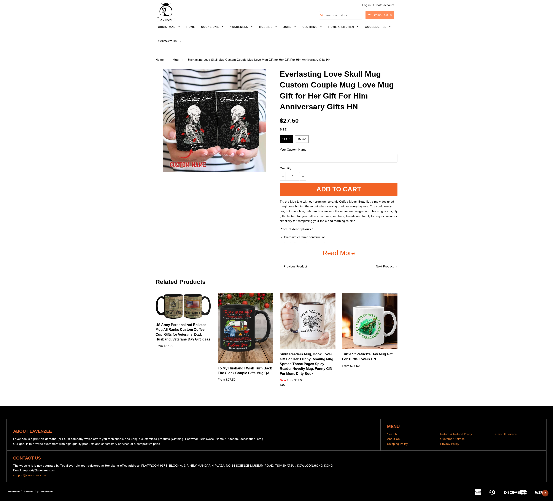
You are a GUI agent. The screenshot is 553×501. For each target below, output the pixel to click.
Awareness (239, 27)
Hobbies (266, 27)
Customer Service (452, 439)
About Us (393, 439)
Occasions (210, 27)
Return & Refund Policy (456, 434)
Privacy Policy (449, 443)
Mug (176, 59)
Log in (366, 5)
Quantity (285, 168)
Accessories (376, 27)
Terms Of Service (505, 434)
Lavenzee (13, 491)
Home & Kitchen (341, 27)
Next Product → (386, 266)
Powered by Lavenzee (37, 491)
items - (382, 15)
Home (190, 27)
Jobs (287, 27)
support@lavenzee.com (29, 475)
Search (392, 434)
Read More (339, 252)
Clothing (310, 27)
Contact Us (168, 41)
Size (283, 129)
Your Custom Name (293, 149)
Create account (383, 5)
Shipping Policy (397, 443)
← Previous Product (293, 266)
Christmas (167, 27)
